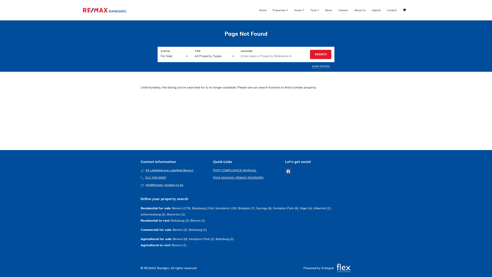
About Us (360, 10)
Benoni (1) (197, 220)
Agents (376, 10)
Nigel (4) (306, 208)
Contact (392, 10)
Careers (343, 10)
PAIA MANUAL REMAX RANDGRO (238, 177)
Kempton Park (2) (201, 239)
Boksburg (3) (180, 220)
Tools (313, 10)
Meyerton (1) (176, 214)
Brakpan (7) (246, 208)
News (328, 10)
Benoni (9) (180, 239)
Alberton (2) (322, 208)
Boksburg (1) (198, 230)
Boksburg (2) (225, 239)
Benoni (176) (181, 208)
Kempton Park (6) (285, 208)
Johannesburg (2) (153, 214)
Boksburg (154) (203, 208)
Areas (298, 10)
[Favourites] (404, 10)
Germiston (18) (226, 208)
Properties (280, 10)
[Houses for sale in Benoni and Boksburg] (105, 10)
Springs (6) (264, 208)
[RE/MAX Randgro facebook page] (288, 171)
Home (263, 10)
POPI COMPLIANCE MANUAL (235, 170)
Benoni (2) (180, 230)
